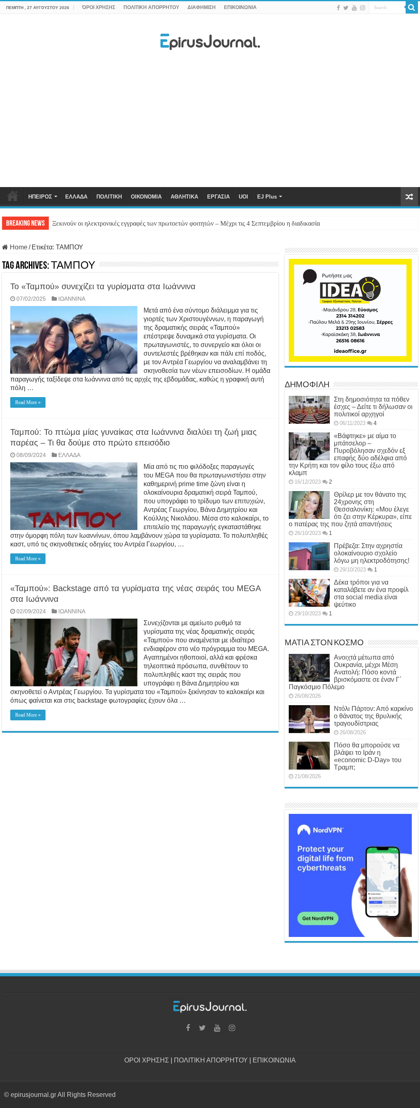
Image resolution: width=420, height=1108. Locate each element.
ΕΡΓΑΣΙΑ (218, 197)
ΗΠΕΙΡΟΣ (40, 197)
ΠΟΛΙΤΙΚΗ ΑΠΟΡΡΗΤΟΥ (151, 7)
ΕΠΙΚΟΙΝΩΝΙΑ (240, 7)
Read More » (28, 402)
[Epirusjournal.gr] (210, 39)
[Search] (412, 7)
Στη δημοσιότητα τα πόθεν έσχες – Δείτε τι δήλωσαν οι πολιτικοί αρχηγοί (373, 407)
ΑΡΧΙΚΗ (12, 195)
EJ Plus (267, 197)
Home (17, 247)
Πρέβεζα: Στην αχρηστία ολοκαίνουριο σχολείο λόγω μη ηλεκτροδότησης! (371, 553)
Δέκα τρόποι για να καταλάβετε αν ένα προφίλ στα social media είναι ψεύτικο (371, 593)
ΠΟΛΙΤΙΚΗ (109, 197)
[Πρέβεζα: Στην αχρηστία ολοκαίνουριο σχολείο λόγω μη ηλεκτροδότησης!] (309, 556)
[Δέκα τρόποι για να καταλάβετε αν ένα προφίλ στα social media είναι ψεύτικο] (309, 593)
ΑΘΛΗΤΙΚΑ (184, 197)
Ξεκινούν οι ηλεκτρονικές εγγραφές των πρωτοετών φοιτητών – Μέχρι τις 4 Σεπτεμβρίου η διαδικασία (186, 223)
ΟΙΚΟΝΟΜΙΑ (146, 197)
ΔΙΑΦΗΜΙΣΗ (201, 7)
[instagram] (362, 8)
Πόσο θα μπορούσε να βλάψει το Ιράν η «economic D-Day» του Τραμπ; (368, 756)
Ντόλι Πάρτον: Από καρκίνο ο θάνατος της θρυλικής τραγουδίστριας (373, 716)
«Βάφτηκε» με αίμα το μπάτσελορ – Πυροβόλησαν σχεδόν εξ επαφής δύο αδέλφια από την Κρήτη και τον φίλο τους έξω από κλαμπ (348, 454)
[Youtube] (354, 8)
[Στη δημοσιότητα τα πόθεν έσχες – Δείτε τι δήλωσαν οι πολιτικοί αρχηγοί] (309, 410)
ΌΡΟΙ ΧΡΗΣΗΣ (98, 7)
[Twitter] (345, 8)
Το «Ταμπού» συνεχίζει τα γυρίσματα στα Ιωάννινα (103, 286)
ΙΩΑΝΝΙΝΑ (71, 299)
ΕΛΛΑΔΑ (76, 197)
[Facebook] (338, 8)
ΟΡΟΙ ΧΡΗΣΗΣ (146, 1060)
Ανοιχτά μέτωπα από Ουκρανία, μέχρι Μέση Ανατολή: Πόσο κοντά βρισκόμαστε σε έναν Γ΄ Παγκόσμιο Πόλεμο (345, 672)
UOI (243, 197)
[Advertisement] (210, 121)
